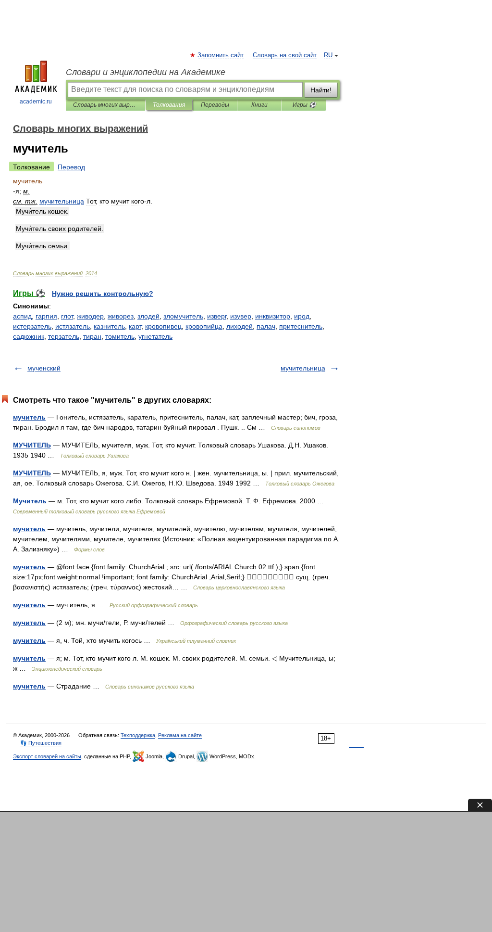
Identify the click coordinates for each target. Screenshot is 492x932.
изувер (240, 316)
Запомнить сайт (221, 55)
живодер (90, 316)
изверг (216, 316)
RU (328, 55)
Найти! (321, 90)
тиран (92, 336)
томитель (120, 336)
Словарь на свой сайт (285, 55)
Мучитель (30, 501)
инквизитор (272, 316)
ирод (301, 316)
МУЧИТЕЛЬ (32, 445)
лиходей (239, 326)
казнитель (109, 326)
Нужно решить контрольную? (102, 293)
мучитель (29, 417)
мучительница (303, 368)
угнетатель (155, 336)
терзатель (63, 336)
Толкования (169, 105)
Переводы (215, 105)
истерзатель (32, 326)
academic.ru (36, 101)
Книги (259, 105)
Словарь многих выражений (105, 105)
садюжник (28, 336)
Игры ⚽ (304, 105)
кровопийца (203, 326)
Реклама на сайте (180, 735)
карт (135, 326)
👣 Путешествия (41, 743)
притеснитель (300, 326)
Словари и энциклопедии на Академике (145, 72)
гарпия (46, 316)
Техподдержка (138, 735)
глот (67, 316)
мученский (44, 368)
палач (266, 326)
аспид (22, 316)
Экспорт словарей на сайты (47, 756)
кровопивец (163, 326)
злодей (148, 316)
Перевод (71, 167)
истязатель (72, 326)
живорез (121, 316)
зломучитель (183, 316)
